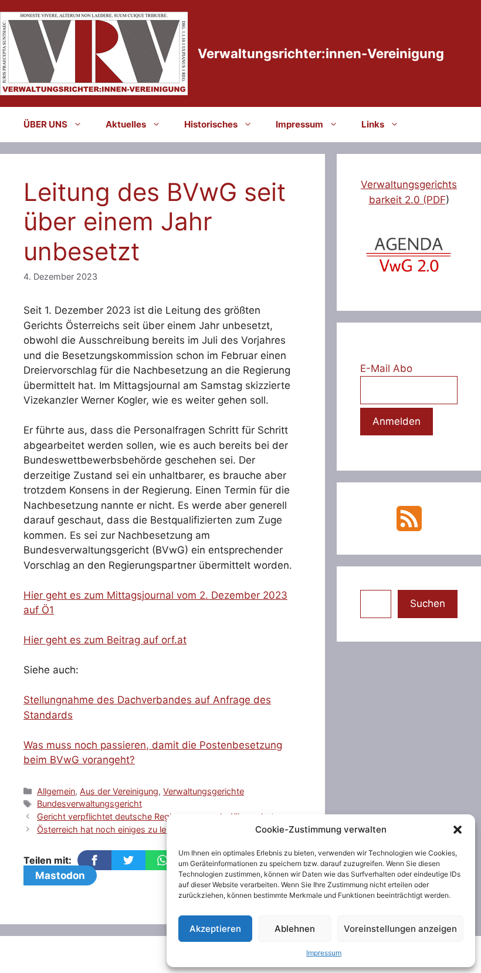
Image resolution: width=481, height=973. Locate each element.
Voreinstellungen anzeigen (400, 928)
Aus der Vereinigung (119, 791)
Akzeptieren (215, 928)
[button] (457, 830)
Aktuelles (126, 124)
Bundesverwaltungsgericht (89, 803)
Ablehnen (295, 928)
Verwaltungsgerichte (203, 791)
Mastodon (60, 875)
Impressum (323, 952)
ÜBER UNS (45, 124)
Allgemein (56, 791)
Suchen (427, 603)
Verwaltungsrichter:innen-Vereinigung (321, 53)
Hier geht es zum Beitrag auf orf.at (105, 640)
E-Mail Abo (386, 368)
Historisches (211, 124)
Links (372, 124)
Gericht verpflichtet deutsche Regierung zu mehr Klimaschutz (158, 816)
